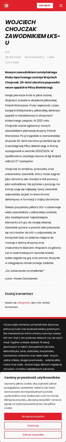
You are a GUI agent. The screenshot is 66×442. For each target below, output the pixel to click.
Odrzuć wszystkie (33, 434)
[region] (33, 407)
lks (7, 52)
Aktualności (35, 57)
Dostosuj (33, 425)
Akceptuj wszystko (33, 416)
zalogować (23, 302)
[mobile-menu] (59, 5)
